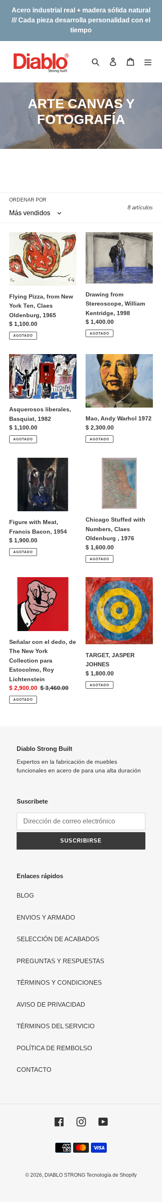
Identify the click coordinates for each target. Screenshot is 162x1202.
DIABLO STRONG (65, 1175)
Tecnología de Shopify (111, 1175)
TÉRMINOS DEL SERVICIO (56, 1026)
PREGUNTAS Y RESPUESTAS (60, 960)
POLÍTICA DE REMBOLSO (54, 1047)
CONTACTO (34, 1069)
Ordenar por (28, 200)
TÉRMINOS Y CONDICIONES (59, 982)
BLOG (25, 895)
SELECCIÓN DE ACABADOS (58, 938)
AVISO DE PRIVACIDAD (51, 1004)
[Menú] (148, 61)
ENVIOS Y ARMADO (46, 917)
